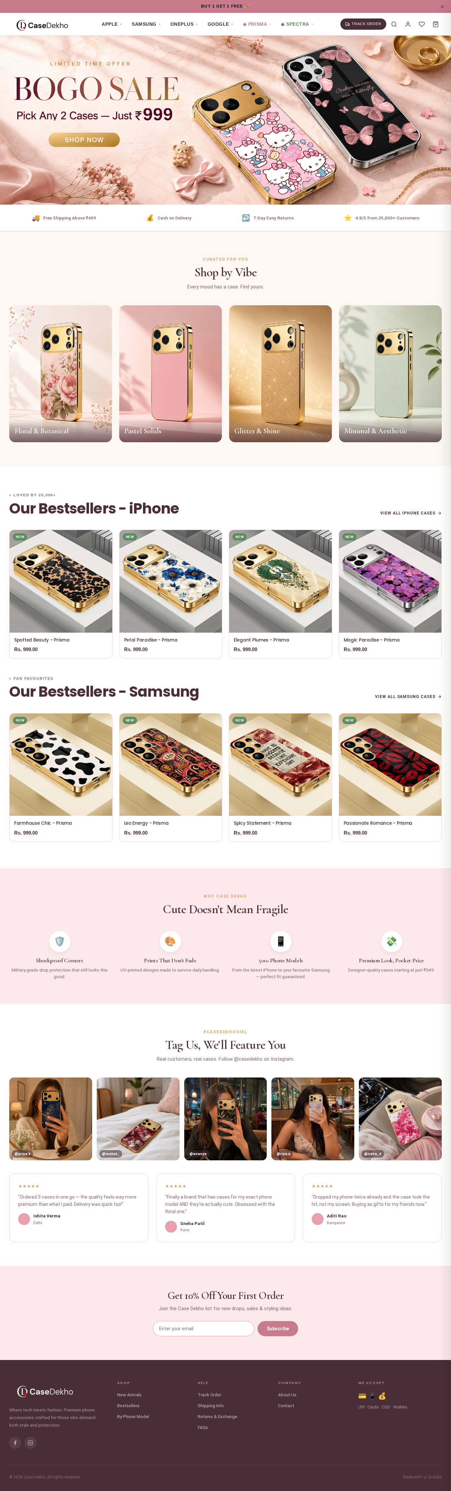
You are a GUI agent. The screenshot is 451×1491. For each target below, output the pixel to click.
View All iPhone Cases (407, 513)
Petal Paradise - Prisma (151, 640)
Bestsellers (128, 1405)
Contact (286, 1405)
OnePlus (182, 24)
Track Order (209, 1394)
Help (203, 1383)
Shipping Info (211, 1405)
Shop (123, 1383)
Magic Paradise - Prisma (372, 640)
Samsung (144, 24)
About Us (287, 1394)
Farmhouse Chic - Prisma (43, 823)
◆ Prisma (255, 24)
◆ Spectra (295, 24)
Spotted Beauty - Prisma (42, 640)
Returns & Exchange (217, 1416)
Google (218, 24)
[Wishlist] (421, 24)
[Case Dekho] (42, 24)
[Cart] (435, 24)
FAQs (203, 1427)
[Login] (407, 24)
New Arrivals (129, 1394)
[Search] (394, 24)
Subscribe (278, 1328)
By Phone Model (133, 1416)
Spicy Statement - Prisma (263, 823)
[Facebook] (15, 1443)
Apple (110, 24)
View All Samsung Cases (405, 696)
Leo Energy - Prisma (146, 823)
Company (289, 1383)
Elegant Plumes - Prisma (261, 640)
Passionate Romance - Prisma (378, 823)
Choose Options (61, 623)
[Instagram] (30, 1443)
